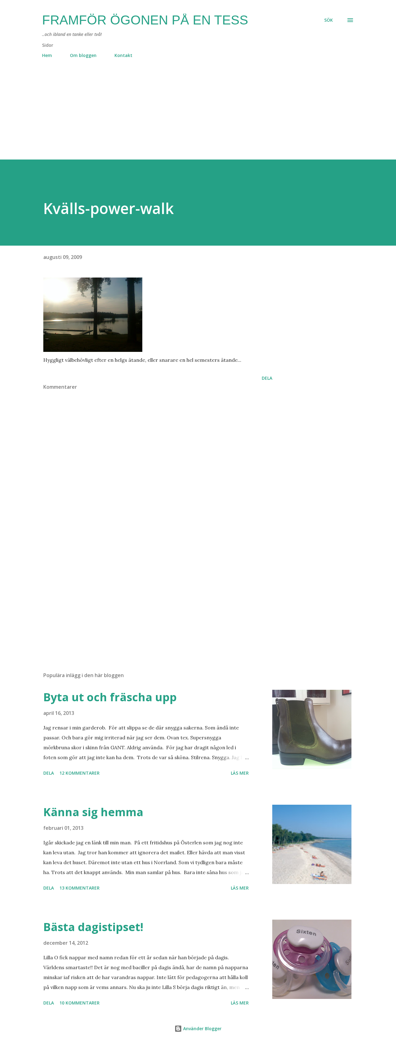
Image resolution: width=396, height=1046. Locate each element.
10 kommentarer (79, 1003)
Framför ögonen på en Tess (145, 20)
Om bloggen (83, 55)
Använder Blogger (202, 1028)
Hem (47, 55)
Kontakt (123, 55)
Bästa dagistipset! (93, 926)
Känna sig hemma (93, 812)
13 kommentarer (79, 888)
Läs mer (240, 773)
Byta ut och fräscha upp (110, 697)
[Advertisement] (185, 116)
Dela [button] (267, 378)
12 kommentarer (79, 773)
